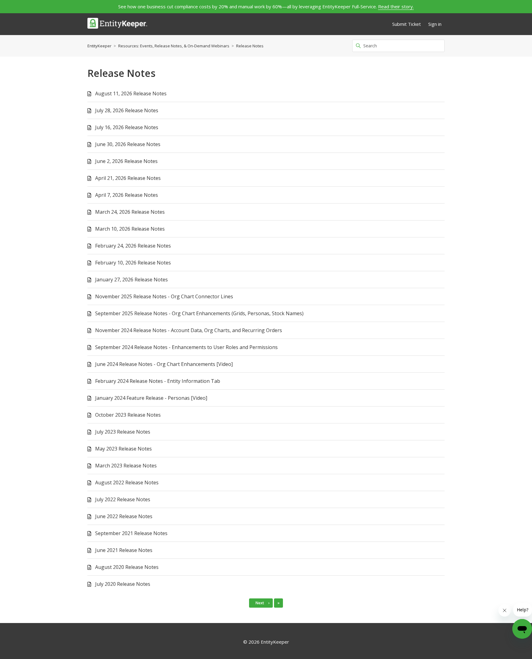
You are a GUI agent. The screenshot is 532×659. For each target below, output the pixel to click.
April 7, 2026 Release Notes (126, 195)
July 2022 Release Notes (122, 499)
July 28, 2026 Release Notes (126, 110)
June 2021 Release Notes (123, 550)
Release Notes (250, 46)
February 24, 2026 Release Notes (133, 245)
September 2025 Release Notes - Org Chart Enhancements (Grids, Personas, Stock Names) (199, 313)
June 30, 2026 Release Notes (127, 144)
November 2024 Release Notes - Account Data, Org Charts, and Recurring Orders (188, 330)
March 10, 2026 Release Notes (130, 228)
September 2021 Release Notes (131, 533)
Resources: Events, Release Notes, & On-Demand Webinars (173, 46)
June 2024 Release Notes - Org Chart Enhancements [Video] (164, 364)
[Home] (117, 24)
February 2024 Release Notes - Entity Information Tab (157, 381)
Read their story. (396, 6)
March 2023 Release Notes (126, 465)
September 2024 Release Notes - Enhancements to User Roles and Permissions (186, 347)
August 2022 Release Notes (127, 482)
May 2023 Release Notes (123, 448)
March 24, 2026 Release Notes (130, 211)
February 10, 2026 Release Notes (133, 262)
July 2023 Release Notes (122, 431)
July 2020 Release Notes (122, 584)
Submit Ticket (406, 24)
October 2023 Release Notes (128, 414)
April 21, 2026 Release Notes (128, 178)
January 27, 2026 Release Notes (131, 279)
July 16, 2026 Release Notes (126, 127)
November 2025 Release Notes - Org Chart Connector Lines (164, 296)
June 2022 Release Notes (123, 516)
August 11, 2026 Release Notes (131, 93)
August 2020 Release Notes (127, 567)
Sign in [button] (434, 24)
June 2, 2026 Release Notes (126, 161)
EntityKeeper (99, 46)
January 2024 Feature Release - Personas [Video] (151, 398)
